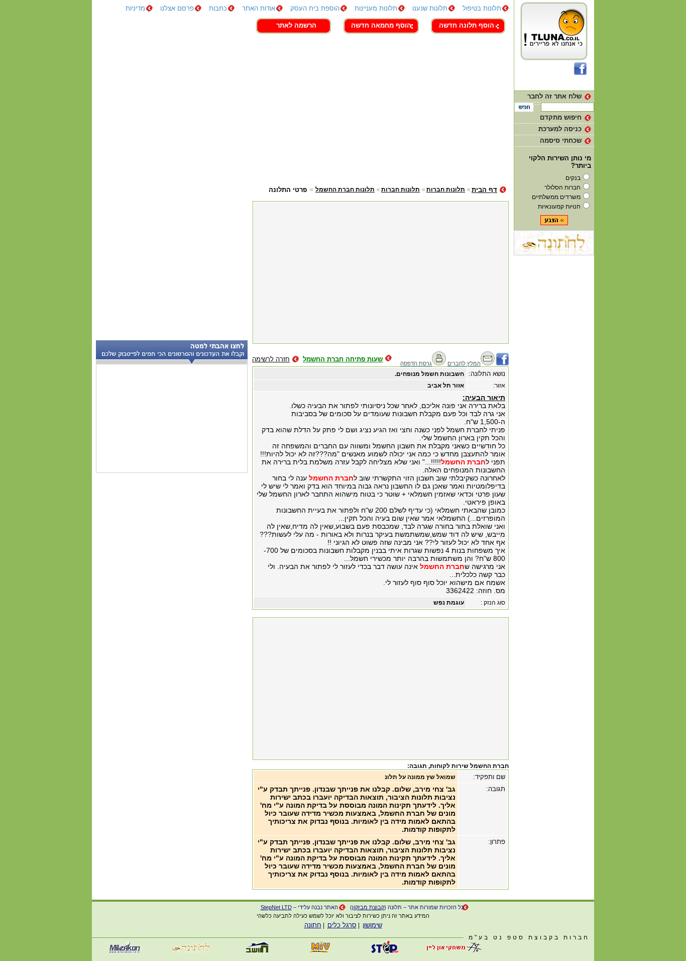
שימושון (372, 925)
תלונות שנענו (429, 8)
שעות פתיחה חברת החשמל (343, 359)
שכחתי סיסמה (561, 140)
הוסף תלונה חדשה (466, 25)
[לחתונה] (554, 253)
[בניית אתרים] (385, 951)
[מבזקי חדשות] (124, 951)
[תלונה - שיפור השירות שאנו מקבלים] (554, 60)
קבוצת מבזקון (368, 907)
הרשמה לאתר (296, 25)
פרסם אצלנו (177, 8)
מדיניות (135, 8)
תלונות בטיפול (482, 8)
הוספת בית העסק (314, 8)
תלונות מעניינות (376, 8)
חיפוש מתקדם (561, 117)
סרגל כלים (342, 925)
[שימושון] (320, 951)
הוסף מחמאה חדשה (381, 25)
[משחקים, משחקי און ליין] (451, 951)
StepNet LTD (276, 907)
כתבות (218, 8)
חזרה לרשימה (271, 359)
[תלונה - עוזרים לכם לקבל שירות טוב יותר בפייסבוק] (580, 72)
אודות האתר (258, 8)
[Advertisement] (300, 108)
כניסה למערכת (560, 129)
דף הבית (484, 190)
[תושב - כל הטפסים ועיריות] (255, 951)
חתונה (312, 925)
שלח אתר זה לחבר (554, 96)
